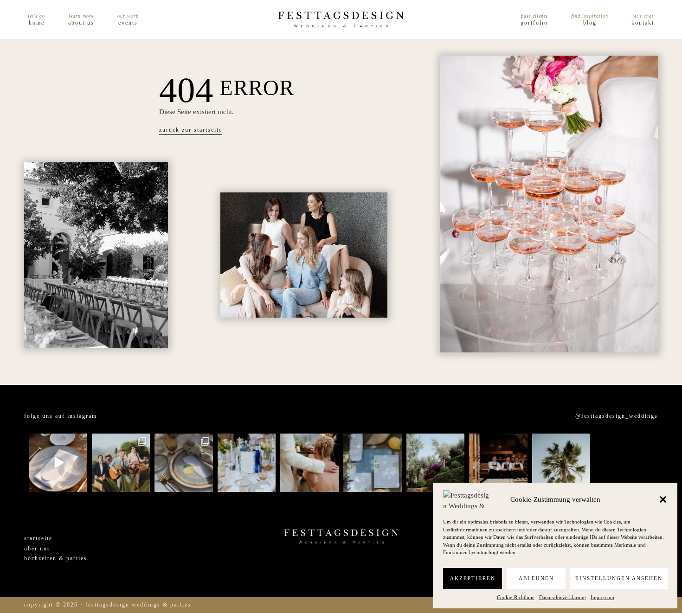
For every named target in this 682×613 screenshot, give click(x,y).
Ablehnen (536, 578)
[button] (663, 499)
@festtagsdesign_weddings (616, 416)
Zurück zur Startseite (190, 130)
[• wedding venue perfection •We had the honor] (435, 463)
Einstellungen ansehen (619, 578)
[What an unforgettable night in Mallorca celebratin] (121, 463)
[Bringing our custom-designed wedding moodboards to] (58, 463)
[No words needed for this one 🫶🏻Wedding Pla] (309, 463)
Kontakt (642, 22)
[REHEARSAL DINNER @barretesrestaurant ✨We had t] (498, 463)
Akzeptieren (472, 578)
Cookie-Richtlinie (515, 597)
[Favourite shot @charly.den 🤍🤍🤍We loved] (624, 463)
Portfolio (534, 22)
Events (128, 22)
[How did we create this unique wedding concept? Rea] (183, 463)
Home (37, 22)
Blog (590, 22)
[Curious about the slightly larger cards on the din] (247, 463)
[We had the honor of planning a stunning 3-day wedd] (561, 463)
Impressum (602, 597)
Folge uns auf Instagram (60, 416)
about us (81, 22)
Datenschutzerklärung (562, 597)
